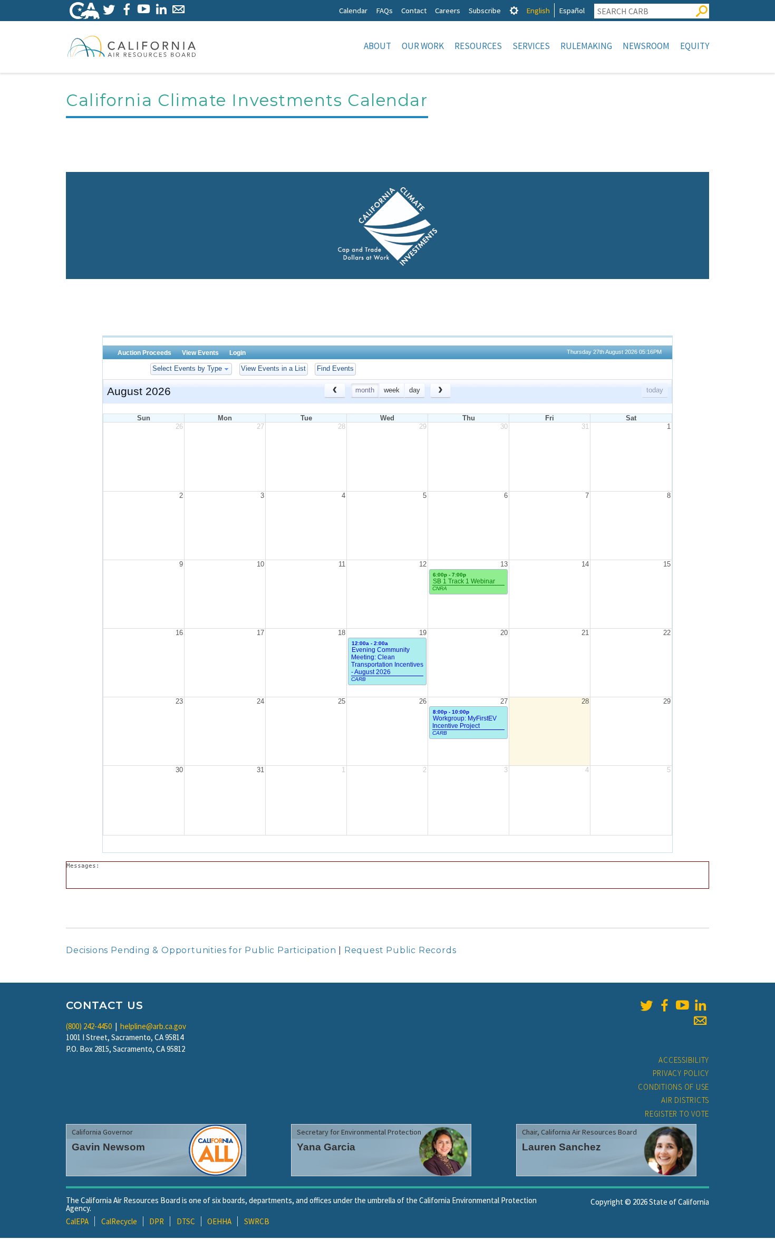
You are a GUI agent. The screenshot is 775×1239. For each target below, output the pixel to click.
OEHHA (219, 1221)
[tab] (514, 10)
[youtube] (682, 1005)
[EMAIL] (178, 9)
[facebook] (664, 1005)
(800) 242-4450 (89, 1026)
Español (572, 10)
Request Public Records (400, 950)
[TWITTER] (108, 9)
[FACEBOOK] (126, 9)
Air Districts (685, 1100)
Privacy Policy (681, 1073)
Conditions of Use (673, 1087)
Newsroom (646, 46)
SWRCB (256, 1221)
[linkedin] (700, 1005)
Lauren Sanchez (561, 1146)
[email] (700, 1020)
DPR (156, 1221)
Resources (478, 46)
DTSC (186, 1221)
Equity (694, 46)
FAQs (384, 10)
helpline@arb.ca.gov (153, 1026)
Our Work (423, 46)
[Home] (132, 46)
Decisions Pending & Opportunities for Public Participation (201, 950)
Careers (447, 10)
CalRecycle (119, 1221)
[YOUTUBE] (143, 9)
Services (531, 46)
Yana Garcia (326, 1146)
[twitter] (646, 1005)
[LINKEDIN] (161, 9)
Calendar (353, 10)
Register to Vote (677, 1114)
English (538, 10)
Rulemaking (586, 46)
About (377, 46)
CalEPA (77, 1221)
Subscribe (485, 10)
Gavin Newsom (108, 1146)
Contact (414, 10)
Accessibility (683, 1060)
